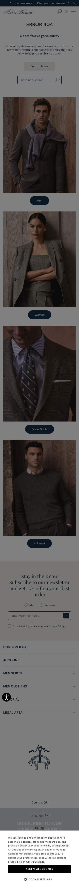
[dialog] (39, 443)
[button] (39, 879)
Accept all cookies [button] (39, 869)
